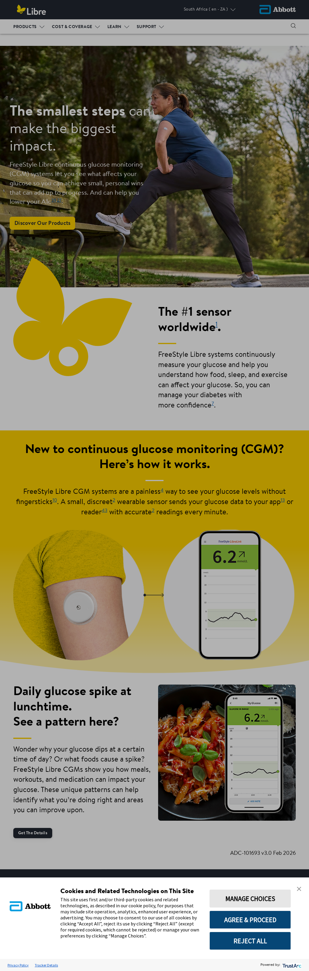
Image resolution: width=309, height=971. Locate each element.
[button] (299, 889)
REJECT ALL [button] (250, 941)
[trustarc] (291, 965)
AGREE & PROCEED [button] (250, 919)
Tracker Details (46, 965)
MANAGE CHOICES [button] (250, 898)
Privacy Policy (18, 965)
